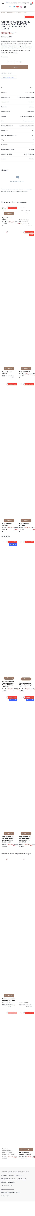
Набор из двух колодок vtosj (23, 220)
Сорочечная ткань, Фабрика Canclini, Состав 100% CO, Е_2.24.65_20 (8, 839)
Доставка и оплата (6, 1185)
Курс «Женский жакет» (7, 372)
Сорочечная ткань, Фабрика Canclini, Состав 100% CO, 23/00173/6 (25, 839)
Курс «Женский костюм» (7, 218)
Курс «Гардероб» (24, 371)
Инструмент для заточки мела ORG (25, 1153)
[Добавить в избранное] (17, 61)
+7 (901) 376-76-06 (20, 1178)
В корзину (14, 67)
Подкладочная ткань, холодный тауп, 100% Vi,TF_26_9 (9, 1000)
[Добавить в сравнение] (20, 61)
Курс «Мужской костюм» (24, 524)
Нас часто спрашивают (8, 1182)
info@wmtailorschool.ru (8, 1178)
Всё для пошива (11, 12)
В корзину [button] (10, 213)
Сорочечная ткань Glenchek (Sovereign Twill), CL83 (25, 684)
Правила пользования (7, 1189)
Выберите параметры (27, 1149)
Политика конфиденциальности (10, 1192)
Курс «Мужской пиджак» (7, 524)
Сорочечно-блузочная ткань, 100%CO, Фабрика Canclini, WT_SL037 (8, 1151)
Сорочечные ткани (21, 12)
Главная (3, 12)
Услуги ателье (23, 1002)
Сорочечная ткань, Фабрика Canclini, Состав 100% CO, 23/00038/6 (8, 684)
